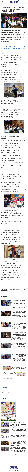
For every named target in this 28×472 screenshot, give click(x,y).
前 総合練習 (23, 48)
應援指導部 (4, 289)
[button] (25, 392)
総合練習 (10, 289)
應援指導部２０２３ (17, 289)
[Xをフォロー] (12, 455)
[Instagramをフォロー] (15, 455)
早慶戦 (24, 289)
